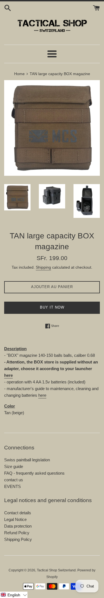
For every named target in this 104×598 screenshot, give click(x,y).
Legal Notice (15, 519)
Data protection (18, 526)
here (8, 375)
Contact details (17, 512)
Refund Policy (16, 532)
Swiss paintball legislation (27, 459)
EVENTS (12, 486)
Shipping (43, 267)
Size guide (13, 466)
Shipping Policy (18, 539)
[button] (13, 595)
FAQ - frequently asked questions (34, 473)
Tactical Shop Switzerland (56, 570)
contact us (13, 479)
